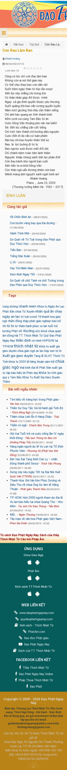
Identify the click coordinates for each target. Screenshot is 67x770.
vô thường (26, 331)
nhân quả (42, 311)
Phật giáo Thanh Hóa (33, 489)
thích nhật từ (26, 346)
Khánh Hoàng (12, 58)
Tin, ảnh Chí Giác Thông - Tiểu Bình (38, 506)
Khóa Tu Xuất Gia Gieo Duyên (41, 377)
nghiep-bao (49, 321)
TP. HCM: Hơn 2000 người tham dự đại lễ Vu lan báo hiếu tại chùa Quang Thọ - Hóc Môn (36, 502)
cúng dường (10, 306)
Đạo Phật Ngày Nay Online (35, 674)
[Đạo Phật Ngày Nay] (7, 44)
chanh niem (27, 306)
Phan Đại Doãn (18, 523)
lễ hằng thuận (35, 361)
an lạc (40, 351)
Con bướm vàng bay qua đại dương (32, 223)
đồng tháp (22, 321)
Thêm (6, 381)
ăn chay (56, 311)
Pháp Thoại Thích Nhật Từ (35, 680)
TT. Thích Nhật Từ (31, 335)
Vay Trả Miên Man (21, 268)
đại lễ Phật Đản (41, 367)
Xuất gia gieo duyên (17, 356)
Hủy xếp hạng (24, 68)
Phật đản (8, 311)
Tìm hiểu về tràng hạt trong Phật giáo (34, 399)
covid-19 (35, 317)
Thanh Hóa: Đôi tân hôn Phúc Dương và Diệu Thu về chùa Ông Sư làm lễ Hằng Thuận (35, 485)
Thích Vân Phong (51, 463)
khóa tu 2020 (17, 361)
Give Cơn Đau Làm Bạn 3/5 (34, 68)
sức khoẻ (41, 331)
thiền (11, 321)
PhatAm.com (36, 631)
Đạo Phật (35, 686)
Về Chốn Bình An (20, 217)
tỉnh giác (57, 373)
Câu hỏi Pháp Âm (32, 539)
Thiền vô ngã (18, 425)
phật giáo (35, 321)
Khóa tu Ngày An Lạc (50, 306)
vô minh (37, 340)
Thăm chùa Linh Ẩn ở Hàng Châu (30, 416)
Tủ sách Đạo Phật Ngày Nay (19, 535)
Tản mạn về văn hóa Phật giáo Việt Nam (35, 519)
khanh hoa (48, 317)
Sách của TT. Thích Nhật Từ (36, 651)
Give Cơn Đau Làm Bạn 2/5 (31, 68)
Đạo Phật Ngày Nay (36, 644)
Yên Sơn (14, 404)
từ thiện (20, 326)
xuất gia (57, 367)
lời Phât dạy (30, 373)
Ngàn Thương (27, 514)
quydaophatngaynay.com (36, 619)
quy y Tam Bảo (12, 377)
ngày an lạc (11, 316)
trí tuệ (25, 317)
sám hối (50, 361)
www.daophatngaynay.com (36, 613)
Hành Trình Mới (19, 233)
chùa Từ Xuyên (24, 311)
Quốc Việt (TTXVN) (21, 476)
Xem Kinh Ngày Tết (22, 274)
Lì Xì (13, 262)
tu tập (6, 373)
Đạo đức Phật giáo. (36, 638)
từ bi (10, 326)
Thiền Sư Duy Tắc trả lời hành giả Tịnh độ (36, 408)
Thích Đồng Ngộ (21, 412)
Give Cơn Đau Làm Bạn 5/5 (40, 68)
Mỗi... (13, 514)
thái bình (25, 367)
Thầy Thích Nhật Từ (35, 667)
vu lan (43, 326)
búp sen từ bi (52, 351)
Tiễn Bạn (15, 250)
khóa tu (44, 373)
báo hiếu (16, 373)
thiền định (23, 340)
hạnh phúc (32, 326)
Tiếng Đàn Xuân (20, 256)
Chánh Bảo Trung (39, 425)
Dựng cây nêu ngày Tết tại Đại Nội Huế (35, 472)
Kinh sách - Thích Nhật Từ (36, 625)
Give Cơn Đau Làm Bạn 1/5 (28, 68)
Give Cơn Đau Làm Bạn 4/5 (37, 68)
